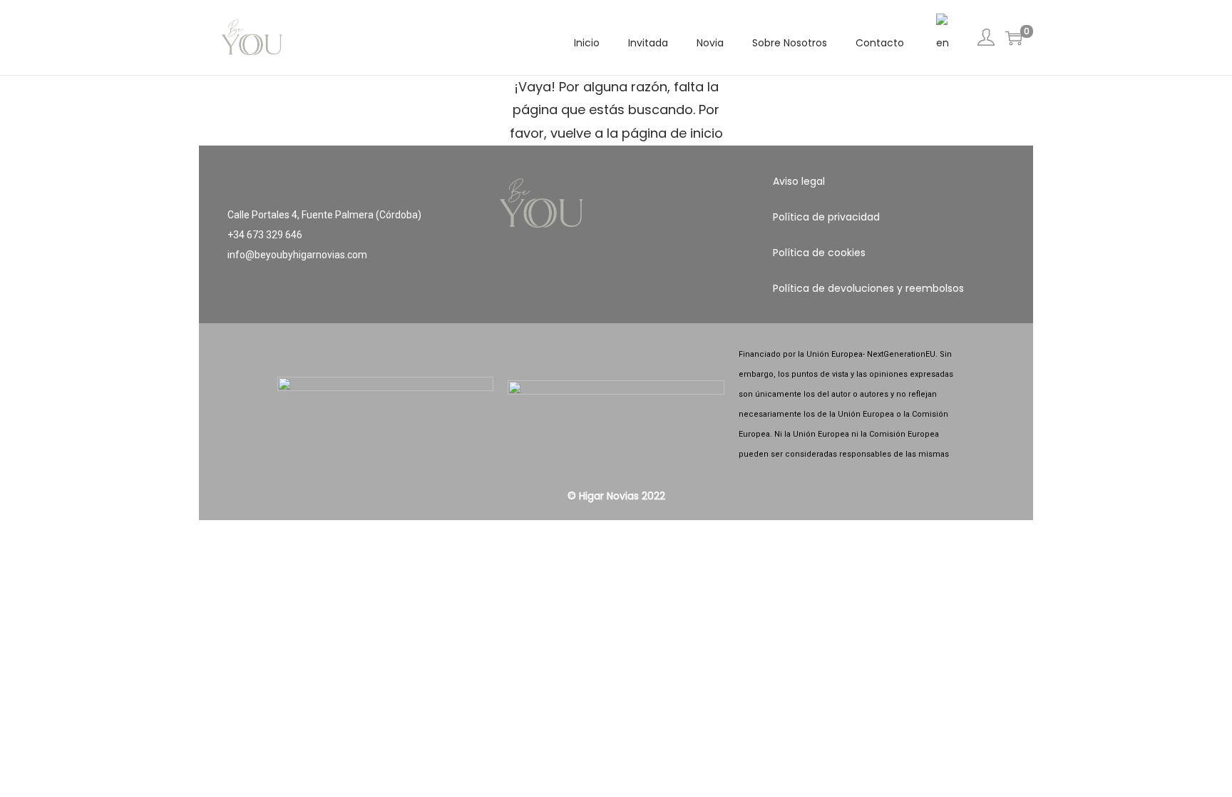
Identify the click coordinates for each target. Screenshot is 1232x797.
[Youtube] (658, 292)
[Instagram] (616, 292)
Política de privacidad (826, 217)
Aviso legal (799, 181)
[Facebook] (574, 292)
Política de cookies (819, 252)
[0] (1013, 37)
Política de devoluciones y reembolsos (868, 288)
